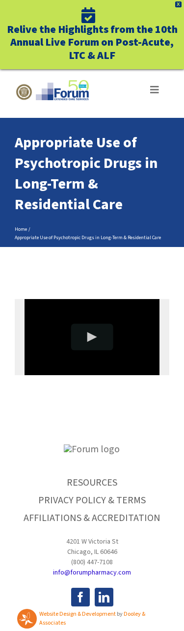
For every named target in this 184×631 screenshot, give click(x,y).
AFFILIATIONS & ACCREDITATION (92, 518)
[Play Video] (92, 337)
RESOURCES (92, 483)
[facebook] (80, 597)
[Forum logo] (52, 85)
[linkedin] (104, 597)
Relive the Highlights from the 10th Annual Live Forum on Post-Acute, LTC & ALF (92, 42)
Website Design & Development (77, 614)
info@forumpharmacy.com (92, 572)
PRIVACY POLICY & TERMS (92, 500)
